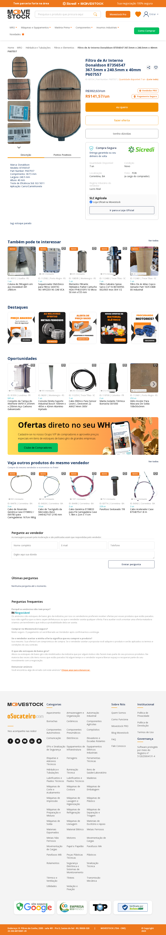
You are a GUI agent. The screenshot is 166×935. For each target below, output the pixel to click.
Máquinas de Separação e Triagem (93, 812)
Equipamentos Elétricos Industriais (94, 749)
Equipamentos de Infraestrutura (76, 748)
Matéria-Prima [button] (62, 27)
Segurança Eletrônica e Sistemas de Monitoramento (75, 868)
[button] (151, 14)
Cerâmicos (72, 721)
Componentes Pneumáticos (74, 731)
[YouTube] (25, 741)
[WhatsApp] (39, 741)
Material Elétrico (75, 829)
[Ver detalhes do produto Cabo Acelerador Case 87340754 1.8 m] (144, 486)
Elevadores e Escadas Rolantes (96, 739)
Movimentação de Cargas (96, 839)
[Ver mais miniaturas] (19, 146)
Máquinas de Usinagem (73, 822)
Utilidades (52, 886)
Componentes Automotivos (54, 731)
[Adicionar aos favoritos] (155, 67)
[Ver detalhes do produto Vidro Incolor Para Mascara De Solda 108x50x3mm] (144, 377)
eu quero (122, 107)
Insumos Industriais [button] (106, 27)
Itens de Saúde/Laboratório (97, 771)
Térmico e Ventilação (52, 879)
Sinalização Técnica (92, 865)
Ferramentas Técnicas (93, 759)
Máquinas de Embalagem (93, 788)
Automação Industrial (93, 714)
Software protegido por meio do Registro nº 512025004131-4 (147, 751)
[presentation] (153, 267)
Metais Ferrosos (95, 829)
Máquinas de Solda (53, 822)
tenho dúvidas (122, 133)
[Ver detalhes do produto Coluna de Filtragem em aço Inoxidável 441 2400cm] (22, 261)
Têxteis (70, 877)
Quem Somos (118, 712)
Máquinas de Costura (73, 788)
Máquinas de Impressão (53, 799)
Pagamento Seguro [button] (147, 96)
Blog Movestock (120, 732)
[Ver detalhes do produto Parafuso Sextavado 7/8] (114, 486)
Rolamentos (53, 863)
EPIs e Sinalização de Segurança (56, 748)
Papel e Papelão (75, 846)
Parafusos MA (94, 846)
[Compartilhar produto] (148, 67)
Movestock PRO (119, 726)
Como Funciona (119, 719)
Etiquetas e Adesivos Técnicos (52, 761)
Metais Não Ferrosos (53, 839)
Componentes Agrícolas (94, 723)
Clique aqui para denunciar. (75, 670)
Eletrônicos (72, 738)
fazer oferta (122, 120)
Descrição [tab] (26, 154)
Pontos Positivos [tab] (62, 154)
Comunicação (54, 738)
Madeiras (91, 777)
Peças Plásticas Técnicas (75, 856)
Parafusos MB (54, 854)
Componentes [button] (83, 27)
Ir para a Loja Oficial (122, 210)
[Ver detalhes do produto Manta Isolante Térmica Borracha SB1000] (114, 377)
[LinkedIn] (32, 741)
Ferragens (72, 758)
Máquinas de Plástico (93, 799)
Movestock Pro (118, 14)
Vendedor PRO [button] (149, 90)
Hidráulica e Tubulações (38, 47)
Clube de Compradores (38, 447)
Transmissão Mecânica (93, 879)
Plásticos (91, 854)
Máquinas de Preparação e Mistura (54, 812)
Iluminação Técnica (72, 771)
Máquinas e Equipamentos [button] (35, 27)
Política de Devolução (143, 724)
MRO (20, 47)
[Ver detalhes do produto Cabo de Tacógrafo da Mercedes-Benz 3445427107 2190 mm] (52, 486)
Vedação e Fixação (72, 888)
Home (11, 47)
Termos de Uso (145, 732)
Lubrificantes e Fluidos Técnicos (55, 779)
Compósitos (93, 729)
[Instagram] (17, 741)
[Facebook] (10, 741)
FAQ (113, 739)
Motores (71, 837)
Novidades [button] (15, 34)
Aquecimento (53, 712)
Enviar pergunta (131, 564)
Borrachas (52, 721)
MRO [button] (12, 27)
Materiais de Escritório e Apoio (96, 822)
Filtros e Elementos (64, 47)
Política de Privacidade (143, 714)
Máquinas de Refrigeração (73, 811)
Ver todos (153, 240)
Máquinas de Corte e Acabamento (53, 789)
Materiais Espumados (53, 831)
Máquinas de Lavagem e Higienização (73, 801)
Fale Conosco (118, 746)
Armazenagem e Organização (75, 714)
